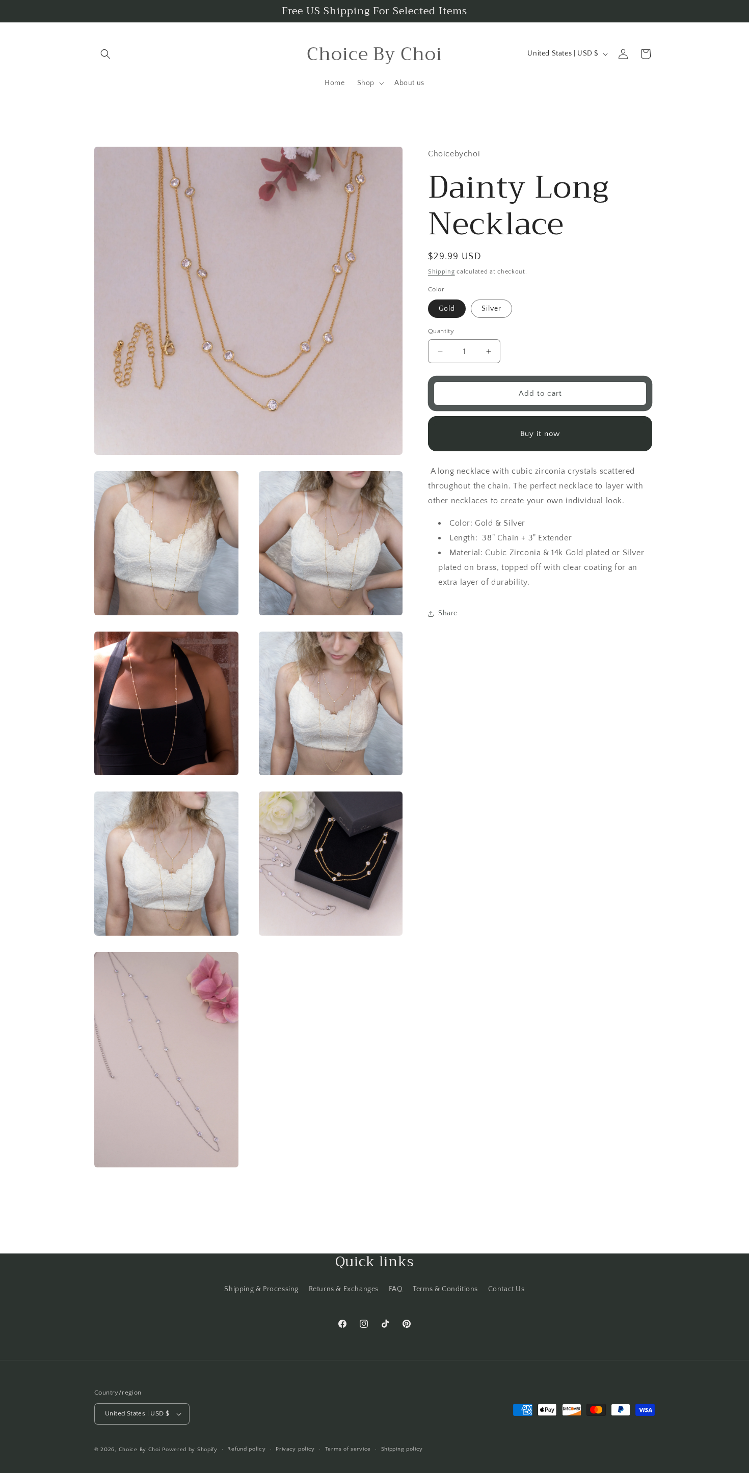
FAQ (396, 1289)
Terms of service (348, 1449)
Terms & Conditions (445, 1289)
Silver (491, 309)
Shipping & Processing (261, 1289)
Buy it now (540, 433)
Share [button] (448, 613)
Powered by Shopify (190, 1450)
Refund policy (246, 1449)
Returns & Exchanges (344, 1289)
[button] (105, 54)
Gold (447, 309)
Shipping (441, 271)
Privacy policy (295, 1449)
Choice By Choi (139, 1450)
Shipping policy (402, 1449)
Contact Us (506, 1289)
